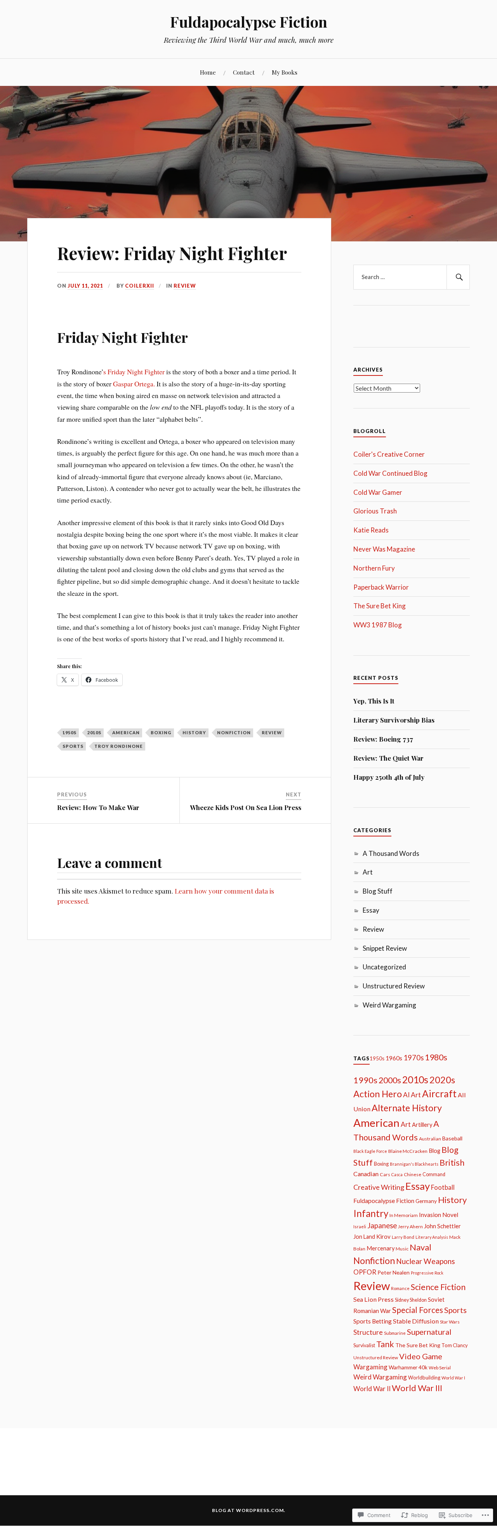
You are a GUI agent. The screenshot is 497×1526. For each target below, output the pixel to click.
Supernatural (429, 1331)
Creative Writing (378, 1187)
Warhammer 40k (408, 1367)
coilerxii (139, 286)
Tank (385, 1344)
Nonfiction (234, 732)
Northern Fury (374, 568)
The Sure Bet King (379, 606)
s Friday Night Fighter (134, 371)
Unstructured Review (394, 986)
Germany (426, 1201)
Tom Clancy (454, 1345)
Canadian (366, 1173)
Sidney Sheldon (411, 1300)
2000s (390, 1080)
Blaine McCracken (407, 1151)
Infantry (370, 1213)
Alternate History (407, 1107)
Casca (397, 1174)
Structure (368, 1332)
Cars (385, 1174)
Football (443, 1187)
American (126, 732)
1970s (413, 1057)
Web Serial (440, 1368)
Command (433, 1174)
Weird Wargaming (389, 1005)
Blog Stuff (378, 891)
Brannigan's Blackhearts (414, 1163)
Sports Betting (372, 1321)
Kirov (383, 1236)
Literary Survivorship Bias (393, 720)
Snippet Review (385, 948)
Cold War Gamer (377, 492)
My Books (284, 72)
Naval (420, 1247)
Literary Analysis (431, 1237)
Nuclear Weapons (425, 1261)
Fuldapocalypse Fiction (248, 21)
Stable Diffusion (416, 1321)
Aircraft (439, 1093)
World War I (453, 1377)
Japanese (382, 1225)
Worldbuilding (424, 1377)
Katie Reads (371, 530)
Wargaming (370, 1367)
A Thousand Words (391, 853)
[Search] (458, 277)
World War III (417, 1388)
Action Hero (377, 1093)
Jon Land (364, 1236)
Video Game (420, 1356)
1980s (436, 1057)
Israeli (359, 1226)
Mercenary (380, 1248)
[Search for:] (411, 277)
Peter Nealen (393, 1272)
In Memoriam (403, 1215)
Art (368, 872)
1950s (69, 732)
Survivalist (364, 1345)
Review (185, 286)
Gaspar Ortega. (134, 383)
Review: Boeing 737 (383, 739)
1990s (365, 1080)
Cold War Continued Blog (390, 473)
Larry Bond (403, 1237)
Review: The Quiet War (388, 758)
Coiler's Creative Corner (389, 454)
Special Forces (417, 1310)
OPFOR (364, 1272)
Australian (430, 1139)
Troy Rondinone (118, 746)
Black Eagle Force (370, 1151)
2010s (94, 732)
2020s (442, 1079)
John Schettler (442, 1225)
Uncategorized (384, 967)
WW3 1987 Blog (377, 625)
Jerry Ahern (410, 1226)
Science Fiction (438, 1287)
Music (402, 1249)
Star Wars (450, 1322)
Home (208, 72)
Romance (400, 1288)
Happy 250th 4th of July (388, 777)
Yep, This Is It (373, 701)
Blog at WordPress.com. (248, 1510)
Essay (371, 910)
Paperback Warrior (381, 587)
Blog (434, 1150)
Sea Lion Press (373, 1299)
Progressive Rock (427, 1272)
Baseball (452, 1138)
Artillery (422, 1124)
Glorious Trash (375, 511)
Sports (73, 746)
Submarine (395, 1333)
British (452, 1163)
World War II (372, 1389)
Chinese (412, 1174)
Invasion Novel (438, 1214)
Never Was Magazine (384, 549)
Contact (244, 72)
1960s (394, 1058)
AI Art (412, 1095)
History (194, 732)
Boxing (161, 732)
